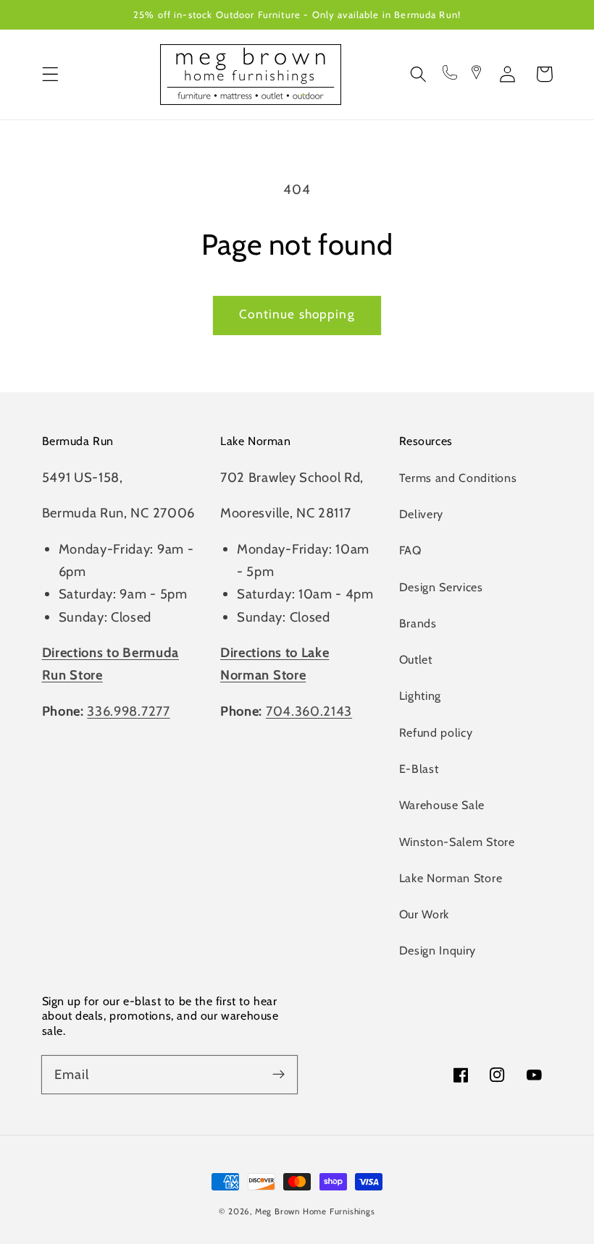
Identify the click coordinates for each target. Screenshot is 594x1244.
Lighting (420, 695)
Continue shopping (297, 313)
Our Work (424, 914)
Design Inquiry (438, 950)
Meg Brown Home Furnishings (315, 1211)
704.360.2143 (309, 711)
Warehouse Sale (442, 804)
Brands (418, 623)
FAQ (410, 550)
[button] (50, 74)
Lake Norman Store (451, 878)
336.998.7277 (128, 711)
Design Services (441, 587)
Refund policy (436, 732)
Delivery (421, 514)
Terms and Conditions (458, 477)
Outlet (415, 659)
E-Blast (419, 768)
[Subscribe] (278, 1074)
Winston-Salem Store (457, 841)
